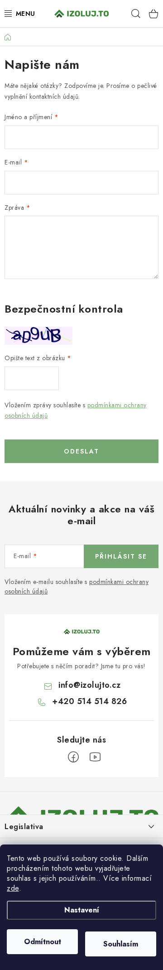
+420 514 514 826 (89, 701)
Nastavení (81, 910)
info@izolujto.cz (89, 685)
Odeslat (81, 451)
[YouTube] (95, 757)
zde (13, 888)
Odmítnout (42, 941)
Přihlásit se (121, 556)
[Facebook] (73, 757)
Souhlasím (120, 944)
